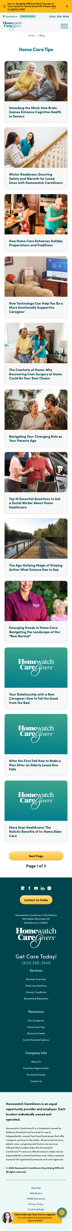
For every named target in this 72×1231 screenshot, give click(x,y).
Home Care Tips (36, 1027)
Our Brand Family (36, 1074)
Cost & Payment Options (36, 1039)
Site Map (36, 1187)
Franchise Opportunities (36, 1068)
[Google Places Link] (23, 888)
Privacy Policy (36, 1204)
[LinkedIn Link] (42, 888)
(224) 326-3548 (59, 16)
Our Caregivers (36, 1020)
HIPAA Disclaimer (36, 1198)
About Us (36, 1061)
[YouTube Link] (36, 888)
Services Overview (36, 979)
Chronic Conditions (36, 992)
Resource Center (36, 1033)
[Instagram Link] (49, 888)
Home (31, 35)
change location (28, 16)
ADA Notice (36, 1193)
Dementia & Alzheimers (36, 998)
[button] (34, 1225)
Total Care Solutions (36, 985)
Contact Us (36, 1081)
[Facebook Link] (29, 888)
